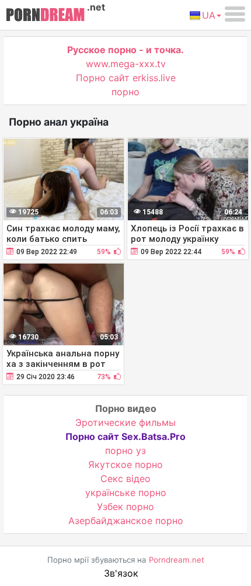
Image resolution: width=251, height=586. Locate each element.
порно (125, 92)
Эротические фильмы (125, 422)
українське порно (125, 492)
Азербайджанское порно (125, 520)
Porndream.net (176, 559)
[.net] (45, 16)
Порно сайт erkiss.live (126, 78)
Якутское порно (125, 464)
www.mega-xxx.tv (126, 64)
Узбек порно (125, 506)
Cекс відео (125, 478)
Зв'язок (121, 573)
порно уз (125, 450)
